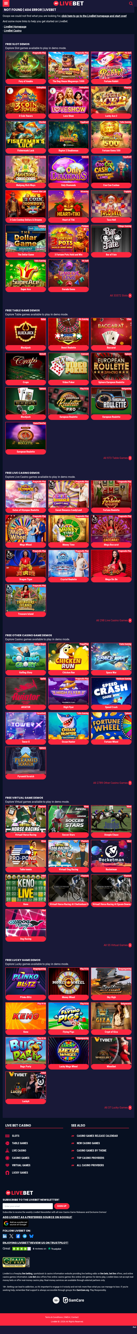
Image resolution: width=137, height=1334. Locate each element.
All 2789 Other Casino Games (112, 783)
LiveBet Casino (13, 30)
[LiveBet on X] (11, 1236)
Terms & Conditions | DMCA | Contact (68, 1317)
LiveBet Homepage (15, 26)
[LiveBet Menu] (6, 3)
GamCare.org (83, 1290)
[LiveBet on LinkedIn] (5, 1236)
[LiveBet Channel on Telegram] (25, 1236)
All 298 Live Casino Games (113, 620)
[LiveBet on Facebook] (18, 1236)
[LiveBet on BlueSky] (31, 1236)
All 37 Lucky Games (117, 1107)
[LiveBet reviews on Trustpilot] (34, 1248)
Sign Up (61, 1206)
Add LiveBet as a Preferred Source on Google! (37, 1217)
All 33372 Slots (120, 295)
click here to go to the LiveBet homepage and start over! (94, 16)
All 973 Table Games (117, 458)
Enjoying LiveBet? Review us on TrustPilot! (35, 1243)
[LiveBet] (68, 3)
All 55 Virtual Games (117, 945)
